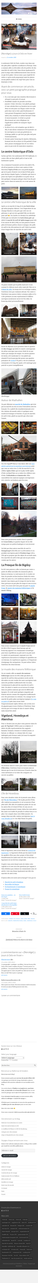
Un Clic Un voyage (9, 1155)
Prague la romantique (12, 889)
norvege (30, 920)
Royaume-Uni (7, 1255)
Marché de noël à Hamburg (14, 882)
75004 (18, 1219)
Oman (22, 1249)
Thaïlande (6, 1258)
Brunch (13, 1225)
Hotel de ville (7, 289)
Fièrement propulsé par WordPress (12, 1263)
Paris (2, 1191)
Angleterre (16, 1222)
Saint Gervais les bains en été (10, 1126)
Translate (15, 1060)
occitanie (6, 1249)
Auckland (32, 1222)
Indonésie (6, 1240)
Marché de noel (18, 920)
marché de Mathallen (22, 404)
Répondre (4, 975)
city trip (5, 1228)
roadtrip (26, 1252)
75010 (24, 1219)
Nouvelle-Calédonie (8, 1246)
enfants (13, 1228)
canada (29, 1225)
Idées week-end (25, 918)
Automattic (19, 1266)
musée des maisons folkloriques (19, 588)
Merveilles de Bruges (12, 884)
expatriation (24, 1231)
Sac (16, 1255)
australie (5, 1225)
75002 (11, 1219)
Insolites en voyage (7, 1182)
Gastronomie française (10, 1237)
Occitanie (4, 1188)
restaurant (17, 1252)
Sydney (13, 360)
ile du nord (24, 1237)
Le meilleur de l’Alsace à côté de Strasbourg (14, 1129)
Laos (20, 1240)
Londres (27, 1240)
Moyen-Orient (19, 1243)
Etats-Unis (6, 1231)
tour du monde (16, 1258)
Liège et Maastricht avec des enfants (12, 1135)
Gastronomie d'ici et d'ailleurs (10, 1176)
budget (21, 1225)
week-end (28, 1258)
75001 (4, 1219)
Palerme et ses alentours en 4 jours (11, 1123)
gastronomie (23, 1234)
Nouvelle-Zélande (23, 1246)
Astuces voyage (6, 1167)
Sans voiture (24, 1255)
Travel (33, 918)
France (13, 1234)
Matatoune (5, 960)
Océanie (14, 1249)
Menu (20, 19)
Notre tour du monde (7, 1185)
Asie (24, 1222)
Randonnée (6, 1252)
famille (5, 1234)
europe (10, 920)
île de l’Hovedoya (11, 800)
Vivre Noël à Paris (24, 895)
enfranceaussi (24, 1228)
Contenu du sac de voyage (9, 1173)
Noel (25, 920)
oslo (34, 920)
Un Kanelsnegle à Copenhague (15, 887)
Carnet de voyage (14, 918)
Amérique (6, 1222)
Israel (13, 1240)
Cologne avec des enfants (9, 1132)
